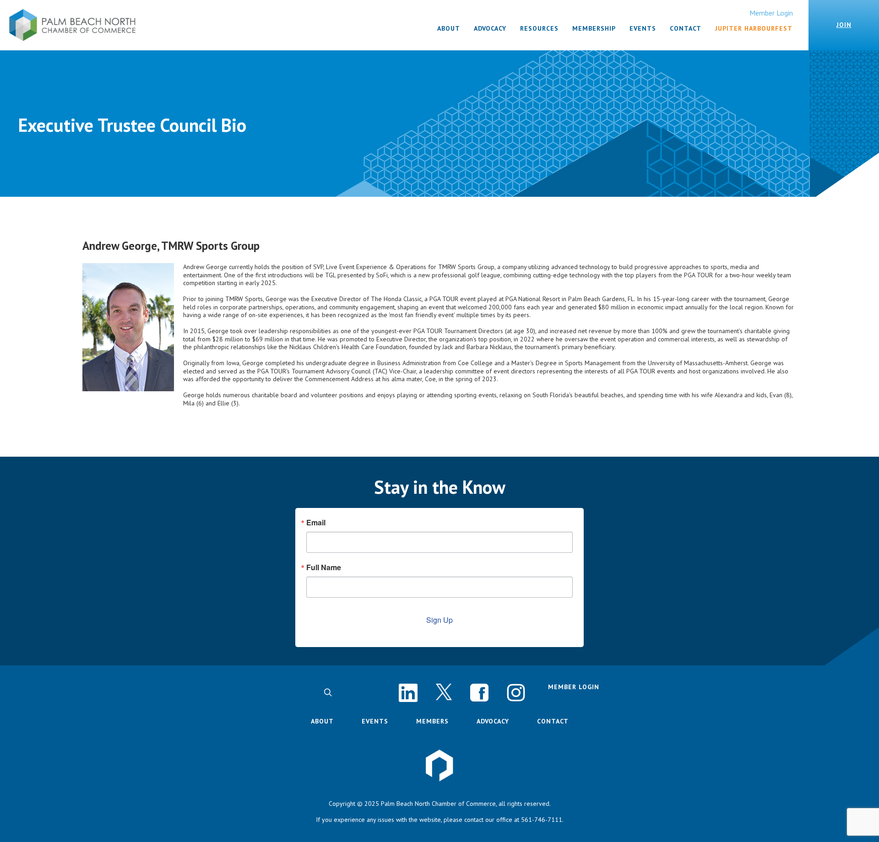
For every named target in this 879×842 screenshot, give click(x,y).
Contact (553, 721)
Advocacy (493, 721)
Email (316, 522)
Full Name (323, 567)
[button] (327, 692)
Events (375, 721)
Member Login (771, 12)
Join (844, 25)
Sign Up (439, 620)
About (322, 721)
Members (432, 721)
